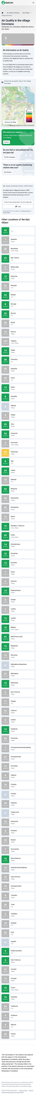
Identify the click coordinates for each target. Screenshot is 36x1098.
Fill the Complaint (9, 157)
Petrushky (14, 766)
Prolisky (13, 794)
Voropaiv (14, 978)
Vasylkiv (13, 941)
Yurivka (13, 1034)
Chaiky (13, 350)
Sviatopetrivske (16, 886)
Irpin (12, 461)
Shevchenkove (16, 858)
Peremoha (14, 738)
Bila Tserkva (15, 258)
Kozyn (13, 572)
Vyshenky (14, 997)
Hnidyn (13, 415)
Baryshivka (14, 248)
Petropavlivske (16, 757)
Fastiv (13, 378)
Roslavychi (14, 821)
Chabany (13, 341)
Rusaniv (13, 840)
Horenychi (14, 433)
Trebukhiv (14, 914)
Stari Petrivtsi (15, 877)
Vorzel (13, 988)
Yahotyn (13, 1025)
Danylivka (14, 369)
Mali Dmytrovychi (16, 636)
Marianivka (14, 646)
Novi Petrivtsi (15, 692)
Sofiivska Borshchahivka (19, 867)
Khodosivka (14, 498)
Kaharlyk (13, 479)
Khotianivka (14, 507)
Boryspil (13, 304)
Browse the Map (10, 122)
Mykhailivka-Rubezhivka (19, 664)
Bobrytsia (14, 276)
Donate (6, 142)
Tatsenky (14, 895)
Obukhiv (13, 701)
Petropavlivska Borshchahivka (21, 747)
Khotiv (13, 516)
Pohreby (13, 784)
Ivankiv (13, 470)
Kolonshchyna (15, 544)
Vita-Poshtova (16, 960)
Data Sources (13, 125)
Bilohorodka (15, 267)
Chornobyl (14, 359)
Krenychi (14, 581)
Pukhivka (14, 803)
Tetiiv (13, 904)
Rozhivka (14, 831)
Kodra (13, 535)
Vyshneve (14, 1015)
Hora (12, 424)
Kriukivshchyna (16, 590)
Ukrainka (13, 923)
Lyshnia (13, 618)
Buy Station (8, 172)
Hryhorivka (14, 452)
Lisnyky (13, 609)
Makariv (13, 627)
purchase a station (24, 69)
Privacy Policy (6, 212)
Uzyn (12, 932)
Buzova (13, 332)
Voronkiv (14, 969)
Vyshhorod (14, 1006)
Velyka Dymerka (16, 951)
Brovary (13, 313)
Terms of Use (25, 211)
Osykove (14, 710)
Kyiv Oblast (26, 13)
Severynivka (15, 849)
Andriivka (14, 239)
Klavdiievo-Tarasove (17, 526)
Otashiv (13, 720)
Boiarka (13, 295)
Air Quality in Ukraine (13, 13)
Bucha (13, 322)
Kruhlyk (13, 600)
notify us (13, 71)
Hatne (13, 387)
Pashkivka (14, 729)
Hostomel (14, 442)
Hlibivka (13, 406)
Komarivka (14, 553)
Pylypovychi (15, 812)
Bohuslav (14, 285)
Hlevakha (14, 396)
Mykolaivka (14, 673)
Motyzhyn (14, 655)
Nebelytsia (14, 683)
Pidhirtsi (13, 775)
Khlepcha (14, 489)
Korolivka (14, 563)
